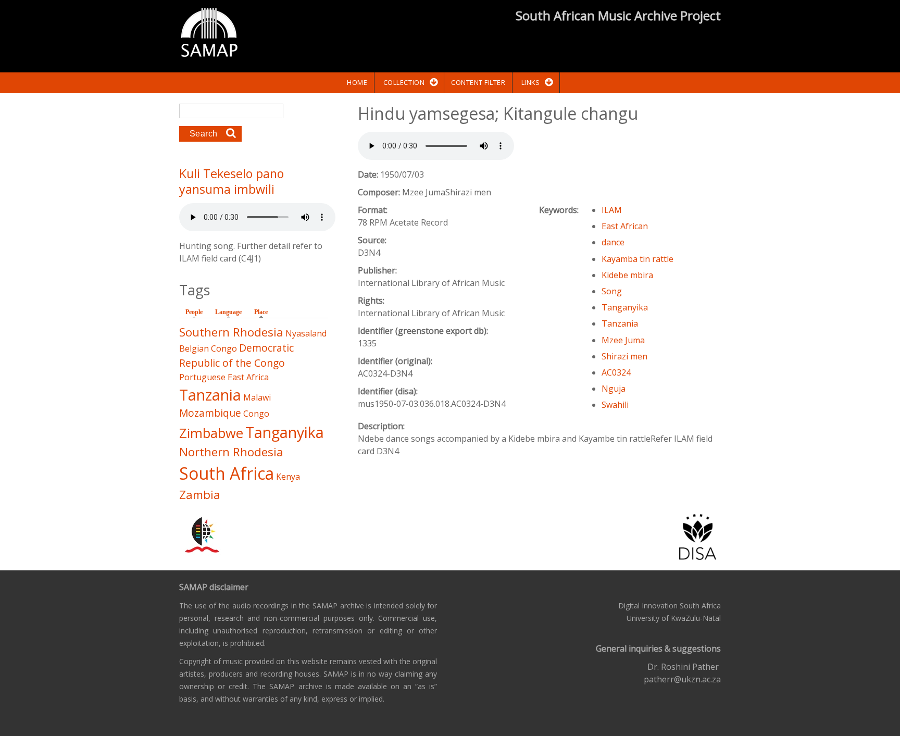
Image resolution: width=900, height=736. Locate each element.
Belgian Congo (208, 348)
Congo (256, 413)
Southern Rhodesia (231, 332)
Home (357, 82)
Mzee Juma (623, 340)
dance (613, 242)
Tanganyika (625, 307)
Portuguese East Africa (224, 377)
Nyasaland (306, 333)
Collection (403, 82)
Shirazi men (624, 356)
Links (530, 82)
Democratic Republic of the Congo (236, 355)
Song (612, 291)
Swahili (615, 404)
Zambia (199, 494)
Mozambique (210, 413)
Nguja (614, 388)
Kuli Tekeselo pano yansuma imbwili (231, 181)
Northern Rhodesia (231, 452)
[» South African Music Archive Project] (209, 34)
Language (228, 312)
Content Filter (478, 82)
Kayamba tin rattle (637, 259)
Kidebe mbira (627, 275)
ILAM (612, 210)
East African (625, 226)
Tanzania (620, 323)
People (194, 312)
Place (263, 312)
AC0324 (616, 372)
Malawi (257, 397)
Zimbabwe (211, 433)
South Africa (226, 473)
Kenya (288, 476)
